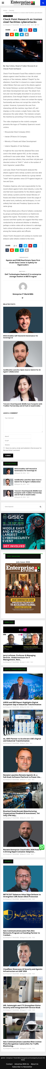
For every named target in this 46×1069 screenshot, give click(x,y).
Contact (9, 1064)
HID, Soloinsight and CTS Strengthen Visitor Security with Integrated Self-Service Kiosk (22, 1006)
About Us (34, 1064)
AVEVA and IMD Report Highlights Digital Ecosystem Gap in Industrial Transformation (22, 703)
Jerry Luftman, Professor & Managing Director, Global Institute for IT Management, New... (19, 657)
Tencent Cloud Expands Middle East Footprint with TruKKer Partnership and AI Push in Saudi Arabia (22, 405)
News (5, 16)
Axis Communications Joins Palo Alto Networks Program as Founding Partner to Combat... (21, 933)
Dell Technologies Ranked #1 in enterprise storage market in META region (23, 275)
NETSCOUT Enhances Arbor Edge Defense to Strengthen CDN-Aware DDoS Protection (22, 895)
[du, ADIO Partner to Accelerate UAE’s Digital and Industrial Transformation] (23, 723)
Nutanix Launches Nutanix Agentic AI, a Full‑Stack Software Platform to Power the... (22, 776)
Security (10, 16)
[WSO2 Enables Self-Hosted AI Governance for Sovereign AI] (8, 471)
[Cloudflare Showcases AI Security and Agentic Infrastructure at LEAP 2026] (23, 953)
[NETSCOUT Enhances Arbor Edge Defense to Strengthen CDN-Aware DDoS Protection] (23, 879)
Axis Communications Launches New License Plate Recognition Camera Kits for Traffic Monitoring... (22, 1044)
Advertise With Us (22, 1064)
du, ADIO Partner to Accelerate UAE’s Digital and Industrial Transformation (22, 740)
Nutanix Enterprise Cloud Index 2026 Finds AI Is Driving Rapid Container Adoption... (22, 850)
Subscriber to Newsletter (22, 1067)
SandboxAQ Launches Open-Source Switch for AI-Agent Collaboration (22, 371)
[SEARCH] (40, 507)
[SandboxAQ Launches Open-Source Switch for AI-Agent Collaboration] (8, 482)
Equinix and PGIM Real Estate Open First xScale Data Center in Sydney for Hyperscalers (23, 262)
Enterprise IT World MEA (12, 25)
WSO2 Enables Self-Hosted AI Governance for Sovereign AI (20, 337)
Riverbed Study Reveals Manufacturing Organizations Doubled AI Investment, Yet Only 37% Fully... (21, 813)
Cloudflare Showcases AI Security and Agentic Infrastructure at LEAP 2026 (22, 970)
